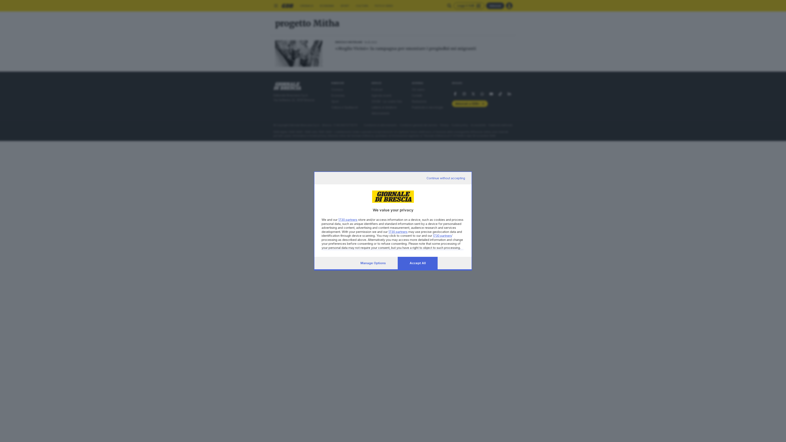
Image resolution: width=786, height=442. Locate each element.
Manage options (373, 263)
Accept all (418, 263)
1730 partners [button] (347, 220)
